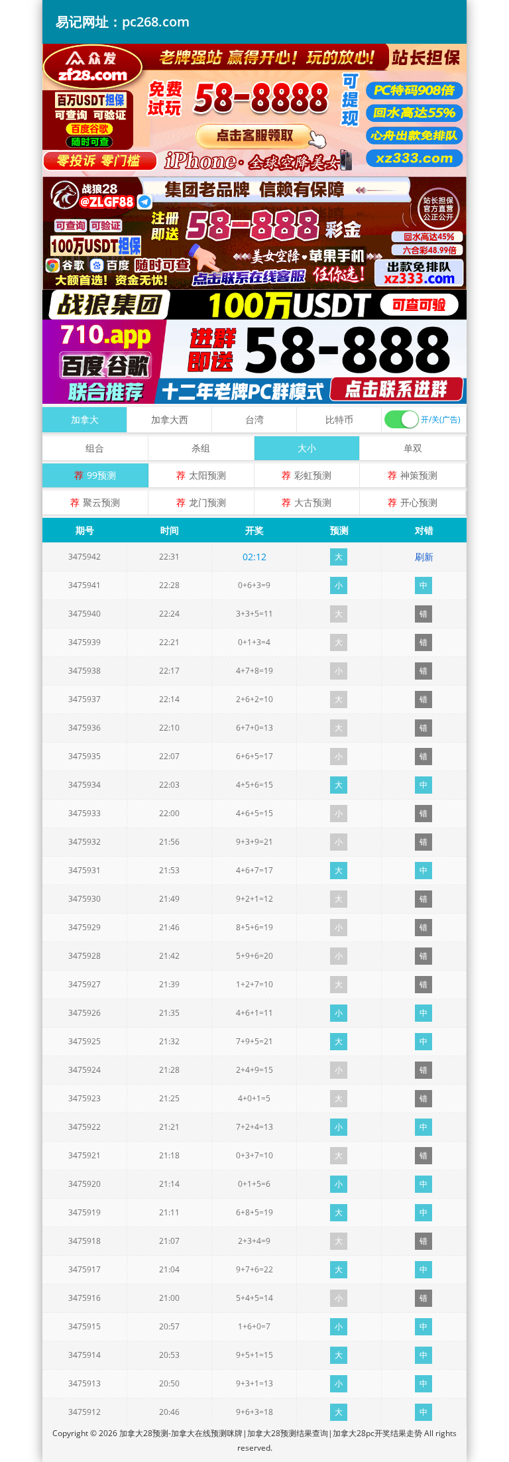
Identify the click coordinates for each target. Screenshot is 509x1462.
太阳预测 (207, 475)
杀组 (201, 448)
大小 (307, 448)
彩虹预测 (312, 475)
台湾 (254, 419)
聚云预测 (101, 502)
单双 (413, 448)
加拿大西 (169, 419)
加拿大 (85, 419)
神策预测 (418, 475)
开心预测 (418, 502)
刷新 (424, 556)
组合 (94, 448)
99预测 (101, 475)
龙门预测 (207, 502)
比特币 (339, 419)
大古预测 (312, 502)
